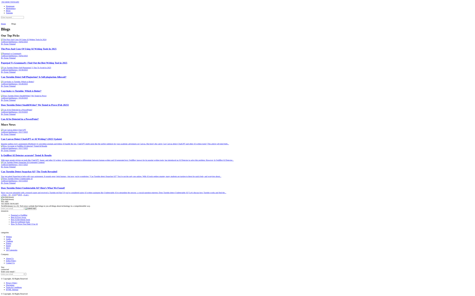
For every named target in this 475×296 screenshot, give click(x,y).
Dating (8, 243)
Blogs (8, 11)
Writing (9, 237)
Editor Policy (11, 261)
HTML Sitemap (12, 290)
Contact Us (10, 263)
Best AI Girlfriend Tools (20, 222)
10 (9, 195)
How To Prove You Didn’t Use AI (24, 224)
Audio (8, 239)
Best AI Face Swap (18, 217)
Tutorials (9, 13)
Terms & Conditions (14, 287)
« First (3, 195)
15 (13, 195)
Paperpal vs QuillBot (19, 215)
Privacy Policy (11, 283)
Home (3, 24)
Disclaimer (10, 285)
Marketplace (11, 8)
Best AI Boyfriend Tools (20, 220)
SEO (8, 248)
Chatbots (9, 241)
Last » (26, 195)
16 (15, 195)
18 (19, 195)
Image (8, 246)
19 (21, 195)
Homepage (10, 6)
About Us (10, 258)
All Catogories (11, 250)
